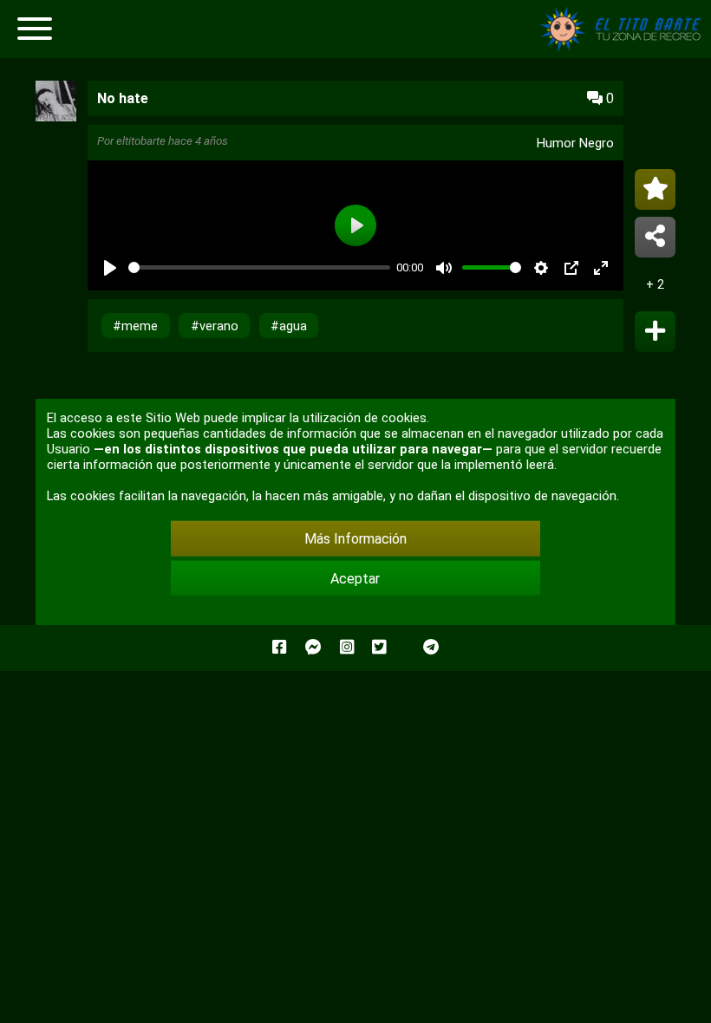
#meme (135, 326)
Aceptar (355, 578)
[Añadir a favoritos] (655, 189)
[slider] (259, 267)
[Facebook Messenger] (313, 647)
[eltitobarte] (56, 116)
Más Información (355, 539)
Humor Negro (575, 143)
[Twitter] (379, 647)
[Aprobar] (655, 331)
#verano (214, 326)
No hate (122, 98)
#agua (289, 326)
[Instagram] (347, 647)
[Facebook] (279, 647)
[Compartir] (655, 237)
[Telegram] (431, 647)
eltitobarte (141, 140)
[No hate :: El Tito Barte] (624, 47)
